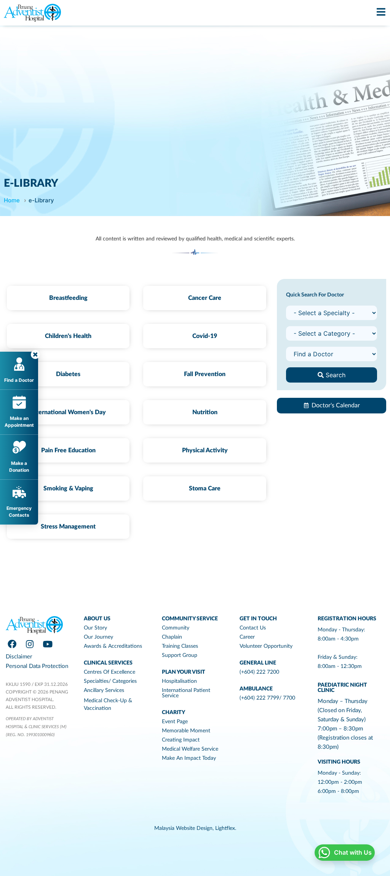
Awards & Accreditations (113, 646)
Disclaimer (19, 657)
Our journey (98, 637)
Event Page (175, 721)
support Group (179, 655)
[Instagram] (30, 644)
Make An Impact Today (189, 758)
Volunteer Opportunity (266, 646)
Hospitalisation (179, 681)
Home (12, 200)
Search (334, 375)
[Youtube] (48, 644)
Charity (173, 712)
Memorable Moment (186, 730)
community (175, 628)
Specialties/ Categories (110, 681)
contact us (253, 628)
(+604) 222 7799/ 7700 (267, 698)
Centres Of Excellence (109, 672)
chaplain (172, 637)
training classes (180, 646)
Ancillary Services (104, 690)
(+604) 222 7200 (259, 672)
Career (247, 637)
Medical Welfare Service (190, 749)
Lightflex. (225, 828)
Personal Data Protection (37, 666)
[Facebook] (12, 644)
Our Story (95, 628)
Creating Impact (181, 740)
